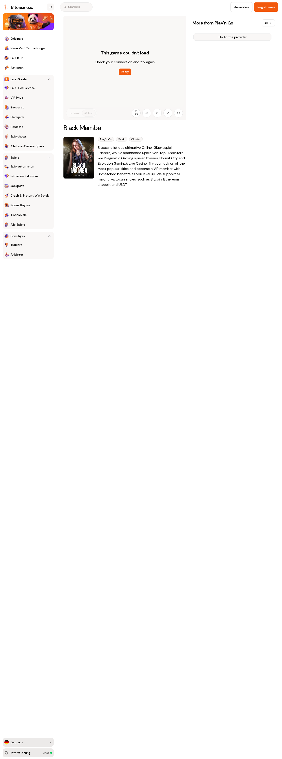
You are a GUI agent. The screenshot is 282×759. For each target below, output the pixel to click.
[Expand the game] (167, 113)
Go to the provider (233, 37)
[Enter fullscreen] (178, 113)
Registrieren (266, 7)
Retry (125, 72)
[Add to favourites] (157, 113)
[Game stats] (146, 113)
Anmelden (241, 7)
